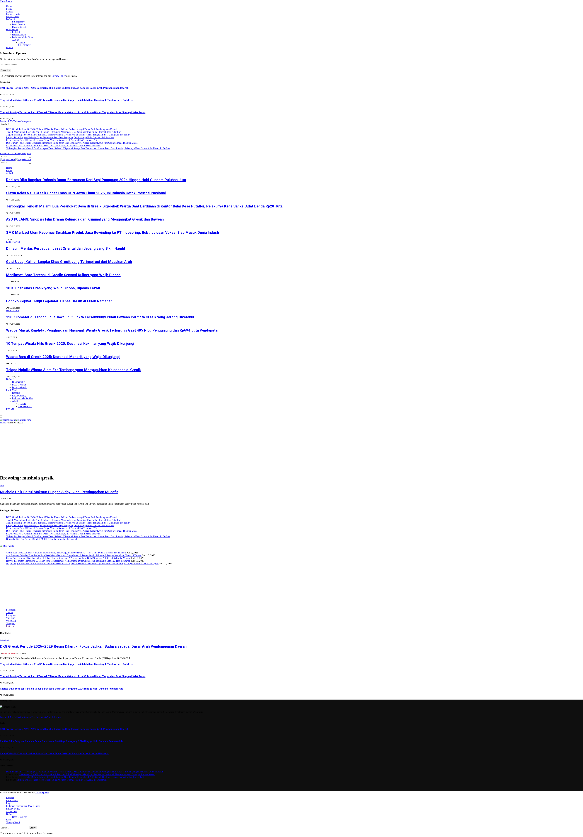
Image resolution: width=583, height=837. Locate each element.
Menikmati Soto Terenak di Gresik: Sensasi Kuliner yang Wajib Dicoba (63, 275)
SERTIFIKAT (24, 45)
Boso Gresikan (19, 24)
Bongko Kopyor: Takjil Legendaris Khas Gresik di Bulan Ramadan (59, 301)
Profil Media (12, 29)
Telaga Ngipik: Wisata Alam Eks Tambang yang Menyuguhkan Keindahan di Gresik (73, 370)
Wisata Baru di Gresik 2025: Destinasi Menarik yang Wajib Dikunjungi (63, 357)
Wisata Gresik (12, 16)
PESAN (9, 47)
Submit (33, 828)
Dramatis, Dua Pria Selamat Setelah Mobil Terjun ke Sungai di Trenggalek (41, 539)
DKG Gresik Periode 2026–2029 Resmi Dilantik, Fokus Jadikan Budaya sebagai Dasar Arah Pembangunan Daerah (64, 88)
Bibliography (18, 22)
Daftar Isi (10, 19)
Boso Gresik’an (19, 817)
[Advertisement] (291, 449)
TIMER (21, 42)
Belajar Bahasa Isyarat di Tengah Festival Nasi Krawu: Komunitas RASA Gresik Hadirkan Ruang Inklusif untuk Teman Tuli (84, 777)
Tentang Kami (13, 822)
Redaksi (16, 32)
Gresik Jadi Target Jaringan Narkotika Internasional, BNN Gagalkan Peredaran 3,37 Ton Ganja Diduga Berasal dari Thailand (66, 552)
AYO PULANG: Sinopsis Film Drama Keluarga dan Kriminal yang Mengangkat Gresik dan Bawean (85, 219)
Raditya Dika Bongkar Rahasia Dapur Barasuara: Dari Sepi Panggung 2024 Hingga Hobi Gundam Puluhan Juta (60, 137)
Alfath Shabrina (9, 653)
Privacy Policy (19, 34)
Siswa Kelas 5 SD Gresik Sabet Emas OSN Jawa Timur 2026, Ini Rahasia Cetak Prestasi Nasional (53, 145)
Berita (9, 9)
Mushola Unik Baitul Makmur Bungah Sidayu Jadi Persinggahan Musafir (59, 492)
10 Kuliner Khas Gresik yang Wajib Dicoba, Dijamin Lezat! (53, 288)
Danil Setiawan (13, 771)
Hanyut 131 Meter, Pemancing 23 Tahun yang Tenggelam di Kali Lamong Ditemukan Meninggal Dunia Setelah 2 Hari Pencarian (68, 561)
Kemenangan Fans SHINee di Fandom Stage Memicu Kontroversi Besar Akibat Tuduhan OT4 (51, 140)
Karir (8, 819)
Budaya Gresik (19, 27)
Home (9, 6)
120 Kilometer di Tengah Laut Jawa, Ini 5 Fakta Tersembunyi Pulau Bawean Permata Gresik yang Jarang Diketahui (100, 317)
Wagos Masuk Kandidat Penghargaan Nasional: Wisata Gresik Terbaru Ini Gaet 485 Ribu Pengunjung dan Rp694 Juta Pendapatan (112, 330)
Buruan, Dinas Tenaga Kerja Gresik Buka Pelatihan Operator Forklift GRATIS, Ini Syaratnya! (62, 780)
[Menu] (1, 415)
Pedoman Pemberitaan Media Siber (23, 806)
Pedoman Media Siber (22, 37)
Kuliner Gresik (13, 14)
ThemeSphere (42, 792)
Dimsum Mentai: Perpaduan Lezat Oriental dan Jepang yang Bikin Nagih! (65, 248)
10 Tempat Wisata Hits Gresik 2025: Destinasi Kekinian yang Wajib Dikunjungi (70, 343)
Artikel (9, 11)
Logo (8, 803)
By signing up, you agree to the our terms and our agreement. (40, 76)
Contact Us (11, 811)
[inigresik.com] (15, 159)
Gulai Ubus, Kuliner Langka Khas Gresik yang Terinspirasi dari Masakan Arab (69, 262)
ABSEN (16, 40)
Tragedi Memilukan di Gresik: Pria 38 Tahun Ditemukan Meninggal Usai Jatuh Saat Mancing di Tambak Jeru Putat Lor (66, 100)
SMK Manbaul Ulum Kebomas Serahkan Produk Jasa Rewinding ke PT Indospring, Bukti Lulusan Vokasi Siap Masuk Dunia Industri (113, 232)
